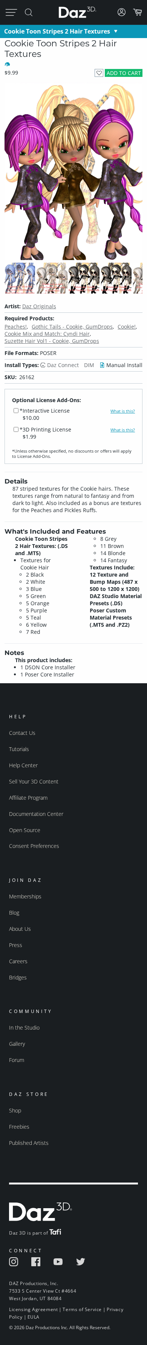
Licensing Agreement (33, 1309)
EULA (34, 1317)
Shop (15, 1110)
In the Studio (24, 1027)
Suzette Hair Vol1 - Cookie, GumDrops (52, 340)
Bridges (18, 977)
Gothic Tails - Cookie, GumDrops (72, 326)
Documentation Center (36, 813)
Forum (16, 1059)
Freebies (19, 1126)
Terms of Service (82, 1309)
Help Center (23, 765)
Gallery (17, 1043)
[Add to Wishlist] (99, 73)
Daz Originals (39, 306)
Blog (14, 912)
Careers (18, 961)
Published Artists (29, 1142)
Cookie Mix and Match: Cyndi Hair (47, 333)
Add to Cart (124, 73)
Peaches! (16, 326)
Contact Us (22, 732)
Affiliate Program (28, 797)
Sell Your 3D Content (33, 781)
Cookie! (127, 326)
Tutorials (19, 749)
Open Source (24, 830)
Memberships (25, 896)
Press (15, 945)
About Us (20, 928)
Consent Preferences (34, 845)
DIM (89, 365)
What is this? (122, 411)
